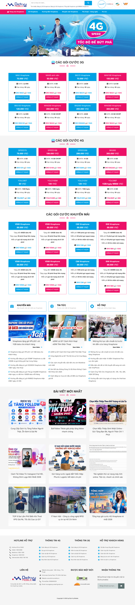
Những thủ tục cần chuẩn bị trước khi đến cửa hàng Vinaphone (106, 353)
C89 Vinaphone (82, 224)
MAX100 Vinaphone (112, 75)
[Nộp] (88, 3)
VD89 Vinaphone (22, 224)
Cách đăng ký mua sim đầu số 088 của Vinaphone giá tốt (67, 377)
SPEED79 (22, 150)
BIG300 (112, 150)
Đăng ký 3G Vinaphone (43, 6)
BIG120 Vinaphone (22, 106)
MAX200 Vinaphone (52, 106)
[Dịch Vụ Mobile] (16, 5)
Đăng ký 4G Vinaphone (57, 6)
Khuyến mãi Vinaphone (70, 12)
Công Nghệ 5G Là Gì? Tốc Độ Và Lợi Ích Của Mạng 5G (67, 357)
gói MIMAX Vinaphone (82, 6)
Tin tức (104, 12)
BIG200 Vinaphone (83, 106)
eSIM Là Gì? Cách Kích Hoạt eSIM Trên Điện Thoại (68, 352)
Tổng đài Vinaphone (69, 6)
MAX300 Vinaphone (112, 106)
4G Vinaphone (33, 12)
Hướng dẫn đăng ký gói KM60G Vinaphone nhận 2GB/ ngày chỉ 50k (26, 380)
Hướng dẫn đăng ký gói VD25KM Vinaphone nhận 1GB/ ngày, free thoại (27, 367)
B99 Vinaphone (112, 224)
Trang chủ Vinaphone (16, 12)
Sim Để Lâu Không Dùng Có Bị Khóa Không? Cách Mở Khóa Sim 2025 (67, 371)
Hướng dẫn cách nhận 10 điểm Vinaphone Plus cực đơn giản (106, 360)
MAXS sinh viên (52, 75)
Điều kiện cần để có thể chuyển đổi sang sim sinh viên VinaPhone (107, 367)
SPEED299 (82, 150)
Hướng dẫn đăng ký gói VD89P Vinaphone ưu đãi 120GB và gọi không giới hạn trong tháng (26, 360)
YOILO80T (22, 181)
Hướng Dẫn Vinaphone (50, 12)
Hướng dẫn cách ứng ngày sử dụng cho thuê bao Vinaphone (107, 380)
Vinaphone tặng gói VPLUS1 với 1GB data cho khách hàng (25, 353)
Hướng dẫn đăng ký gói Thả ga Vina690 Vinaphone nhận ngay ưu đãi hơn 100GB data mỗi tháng (27, 373)
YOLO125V (82, 181)
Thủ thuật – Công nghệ (90, 12)
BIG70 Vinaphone (82, 75)
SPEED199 (52, 150)
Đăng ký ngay (22, 97)
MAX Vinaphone (22, 75)
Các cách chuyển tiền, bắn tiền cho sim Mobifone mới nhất (67, 364)
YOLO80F (112, 181)
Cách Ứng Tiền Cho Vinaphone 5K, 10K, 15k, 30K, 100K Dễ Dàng (107, 373)
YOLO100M (52, 181)
